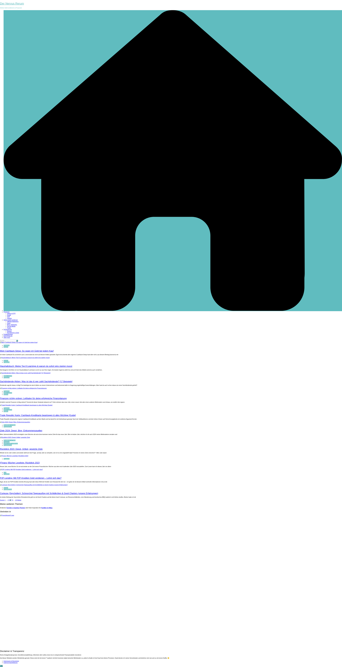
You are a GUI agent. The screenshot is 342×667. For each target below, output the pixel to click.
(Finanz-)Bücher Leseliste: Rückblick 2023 (20, 462)
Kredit (9, 315)
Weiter (19, 500)
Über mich (7, 337)
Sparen (9, 318)
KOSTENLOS (8, 336)
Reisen (9, 331)
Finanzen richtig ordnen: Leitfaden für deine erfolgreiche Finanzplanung (33, 398)
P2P (8, 316)
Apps (8, 323)
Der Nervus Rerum (12, 3)
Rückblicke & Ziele (13, 333)
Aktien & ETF (11, 313)
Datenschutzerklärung (10, 662)
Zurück (2, 500)
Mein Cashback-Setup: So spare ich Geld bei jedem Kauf (27, 351)
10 (16, 500)
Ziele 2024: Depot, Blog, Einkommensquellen (21, 430)
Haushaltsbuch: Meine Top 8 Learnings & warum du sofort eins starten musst (36, 366)
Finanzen (7, 312)
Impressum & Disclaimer (11, 661)
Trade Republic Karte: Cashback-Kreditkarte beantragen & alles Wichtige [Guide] (38, 415)
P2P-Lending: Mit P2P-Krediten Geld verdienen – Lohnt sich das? (30, 478)
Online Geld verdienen (11, 320)
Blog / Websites (12, 324)
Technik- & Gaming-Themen (15, 508)
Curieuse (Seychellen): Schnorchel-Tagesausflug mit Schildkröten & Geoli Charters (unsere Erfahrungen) (49, 493)
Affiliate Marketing (12, 321)
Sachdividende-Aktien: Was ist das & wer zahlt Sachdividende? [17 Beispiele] (36, 381)
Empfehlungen (8, 334)
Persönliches (8, 329)
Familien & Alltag (46, 508)
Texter (9, 328)
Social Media (11, 326)
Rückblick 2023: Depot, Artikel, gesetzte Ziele (21, 449)
